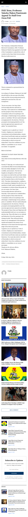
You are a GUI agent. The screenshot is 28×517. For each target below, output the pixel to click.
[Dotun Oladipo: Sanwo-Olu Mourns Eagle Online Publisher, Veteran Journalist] (14, 354)
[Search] (26, 2)
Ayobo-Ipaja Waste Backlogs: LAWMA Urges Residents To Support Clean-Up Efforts (13, 403)
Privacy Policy (15, 478)
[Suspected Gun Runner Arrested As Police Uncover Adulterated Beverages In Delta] (14, 374)
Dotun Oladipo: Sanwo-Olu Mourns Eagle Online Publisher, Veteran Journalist (12, 363)
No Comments (5, 23)
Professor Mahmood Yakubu (12, 264)
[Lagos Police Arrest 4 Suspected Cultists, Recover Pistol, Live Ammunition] (4, 441)
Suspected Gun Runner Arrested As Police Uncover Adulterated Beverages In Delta (12, 383)
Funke (7, 21)
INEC (3, 264)
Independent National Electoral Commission (12, 261)
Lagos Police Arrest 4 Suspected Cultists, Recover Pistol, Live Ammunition (15, 442)
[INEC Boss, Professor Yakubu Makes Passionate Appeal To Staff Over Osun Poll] (14, 34)
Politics (18, 21)
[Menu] (2, 2)
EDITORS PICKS (6, 417)
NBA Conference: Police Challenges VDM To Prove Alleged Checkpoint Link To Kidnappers (13, 343)
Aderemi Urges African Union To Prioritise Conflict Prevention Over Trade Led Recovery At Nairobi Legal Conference (13, 300)
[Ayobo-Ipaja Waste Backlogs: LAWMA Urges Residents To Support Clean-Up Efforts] (14, 394)
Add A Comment (14, 410)
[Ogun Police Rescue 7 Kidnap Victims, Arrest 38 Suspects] (4, 450)
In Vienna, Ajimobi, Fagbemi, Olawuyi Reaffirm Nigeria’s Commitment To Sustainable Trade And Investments (11, 322)
